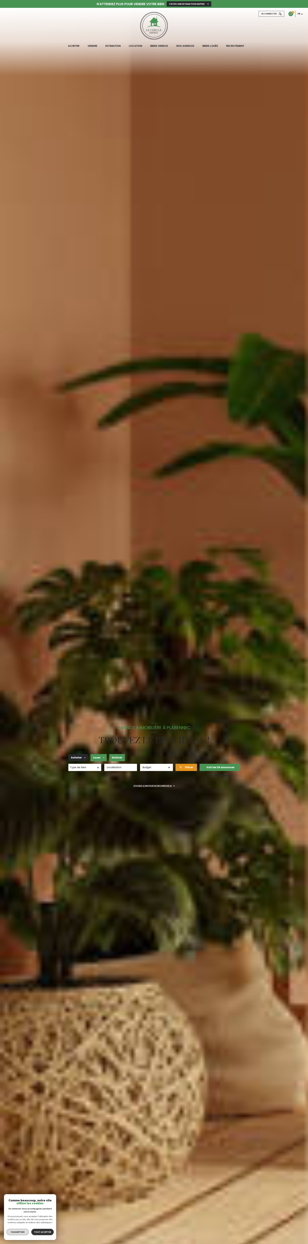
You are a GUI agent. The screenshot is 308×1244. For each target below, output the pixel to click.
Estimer (117, 757)
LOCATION (135, 46)
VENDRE (92, 46)
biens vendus (159, 46)
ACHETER (73, 46)
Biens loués (210, 46)
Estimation (113, 46)
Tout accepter (42, 1232)
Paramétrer (18, 1232)
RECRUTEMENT (235, 46)
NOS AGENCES (185, 46)
